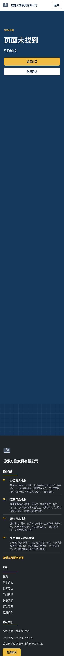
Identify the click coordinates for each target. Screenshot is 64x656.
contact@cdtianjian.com (18, 637)
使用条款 (8, 612)
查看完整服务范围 (13, 557)
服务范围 (8, 588)
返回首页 (32, 61)
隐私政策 (8, 606)
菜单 (56, 5)
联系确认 (32, 71)
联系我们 (8, 600)
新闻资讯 (8, 594)
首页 (5, 576)
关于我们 (8, 582)
